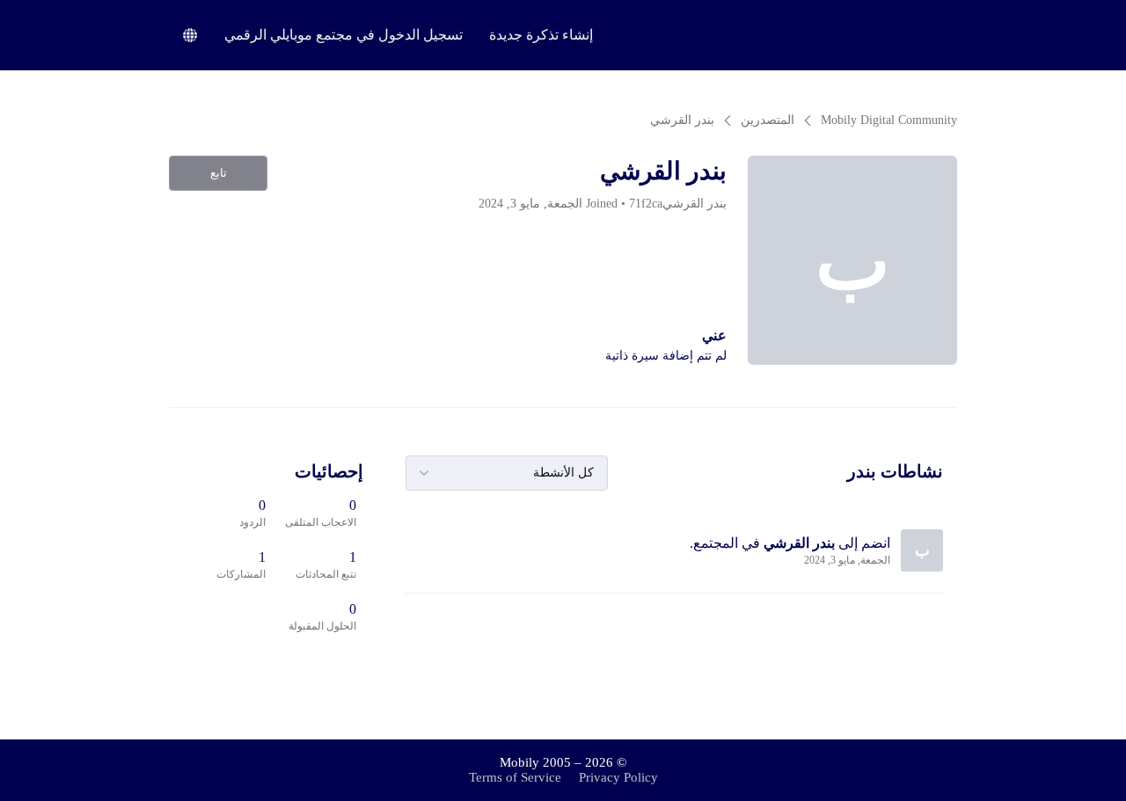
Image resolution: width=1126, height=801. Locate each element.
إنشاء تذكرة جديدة (541, 34)
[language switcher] (190, 35)
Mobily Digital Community (889, 120)
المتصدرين (767, 120)
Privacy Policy (618, 777)
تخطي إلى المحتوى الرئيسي (83, 12)
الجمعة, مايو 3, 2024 (847, 560)
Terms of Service (515, 777)
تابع (218, 172)
